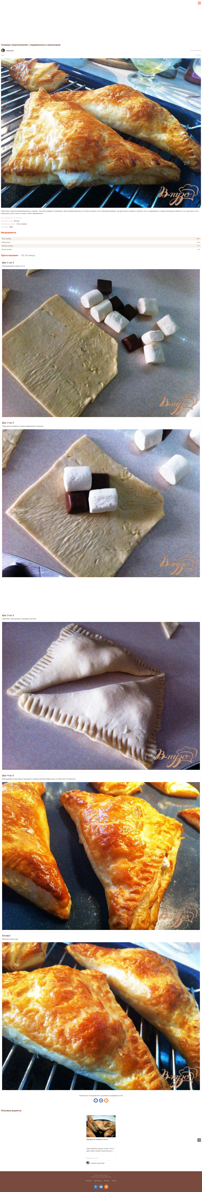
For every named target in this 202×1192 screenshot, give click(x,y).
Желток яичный (6, 249)
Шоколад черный (7, 246)
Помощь (114, 1180)
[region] (101, 23)
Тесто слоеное (22, 224)
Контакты (106, 1180)
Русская (16, 221)
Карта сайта (97, 1180)
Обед (11, 227)
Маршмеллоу (6, 242)
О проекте (89, 1180)
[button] (96, 1100)
